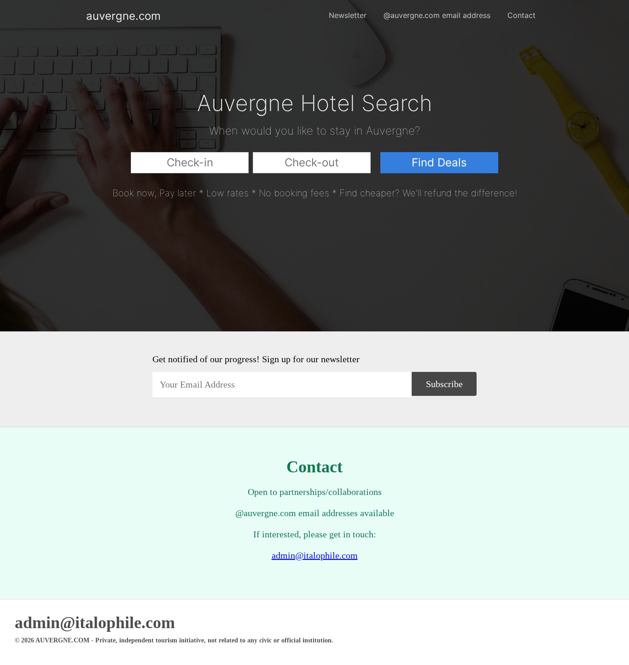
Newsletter (348, 15)
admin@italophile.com (315, 555)
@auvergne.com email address (437, 15)
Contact (521, 15)
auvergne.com (93, 16)
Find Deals (439, 162)
